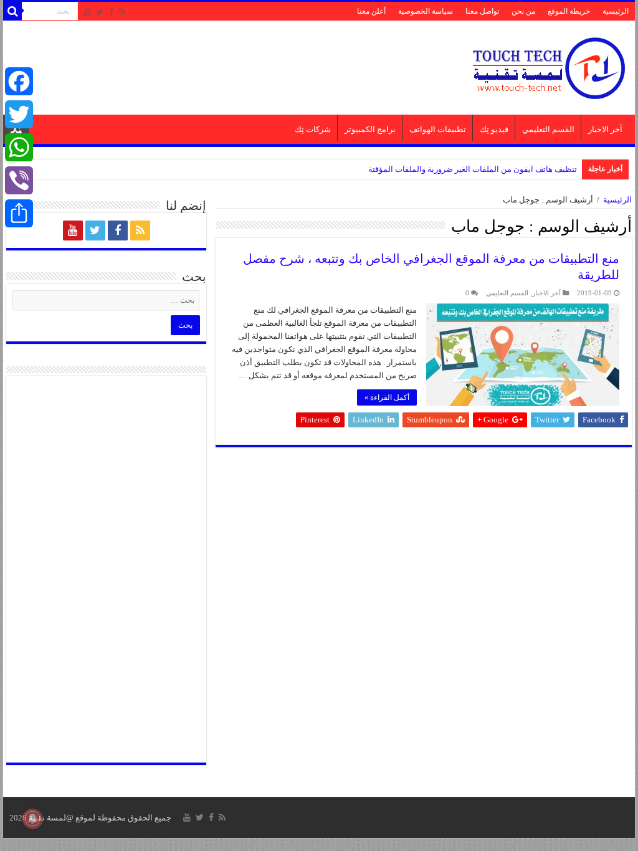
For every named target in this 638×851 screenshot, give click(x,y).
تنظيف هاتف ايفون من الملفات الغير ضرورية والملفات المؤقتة (472, 169)
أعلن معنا (371, 11)
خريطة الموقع (569, 11)
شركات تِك (313, 129)
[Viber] (19, 180)
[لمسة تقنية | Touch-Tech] (548, 65)
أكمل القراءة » (386, 397)
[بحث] (12, 11)
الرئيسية (615, 11)
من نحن (523, 11)
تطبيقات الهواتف (437, 129)
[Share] (19, 213)
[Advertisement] (239, 62)
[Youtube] (87, 11)
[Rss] (122, 11)
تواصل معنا (482, 11)
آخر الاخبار (605, 129)
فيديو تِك (494, 129)
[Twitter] (100, 11)
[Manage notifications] (32, 819)
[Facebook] (111, 11)
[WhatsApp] (19, 147)
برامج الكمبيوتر (370, 129)
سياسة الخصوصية (425, 11)
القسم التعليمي (548, 129)
